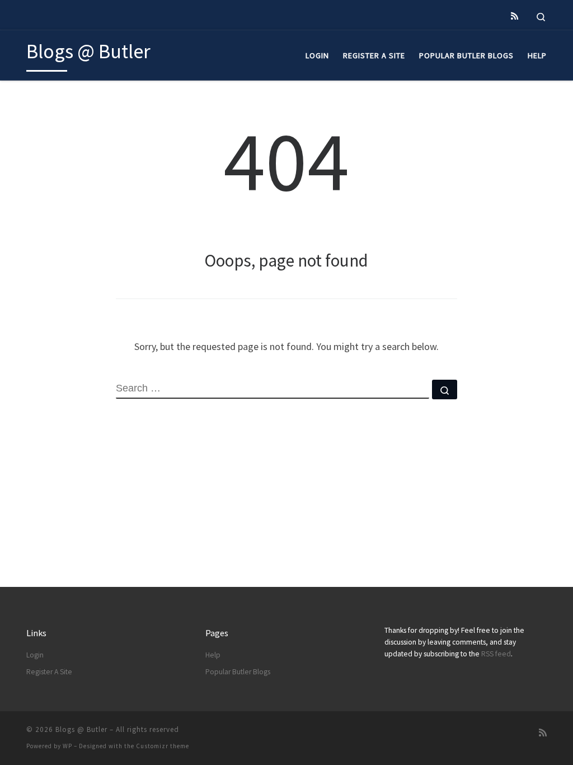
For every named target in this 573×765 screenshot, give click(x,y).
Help (212, 655)
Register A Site (49, 672)
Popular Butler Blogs (237, 672)
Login (35, 655)
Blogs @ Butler (81, 729)
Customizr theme (162, 746)
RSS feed (496, 654)
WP (67, 746)
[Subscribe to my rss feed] (514, 16)
